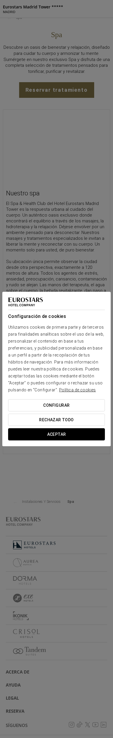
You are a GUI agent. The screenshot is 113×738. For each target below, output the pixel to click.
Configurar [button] (56, 405)
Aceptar (56, 434)
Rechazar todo (56, 419)
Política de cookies (77, 390)
